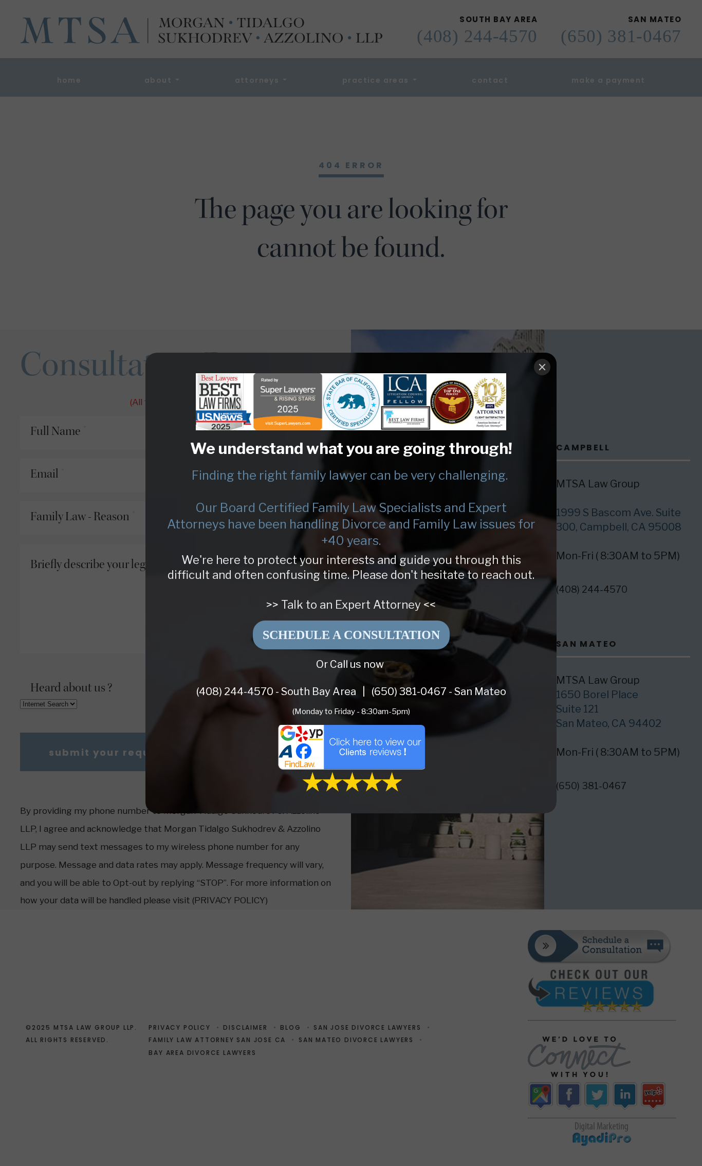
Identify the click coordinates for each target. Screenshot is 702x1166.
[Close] (542, 367)
